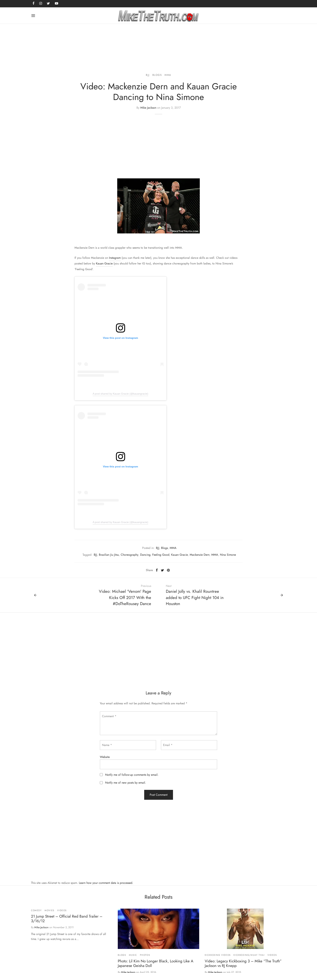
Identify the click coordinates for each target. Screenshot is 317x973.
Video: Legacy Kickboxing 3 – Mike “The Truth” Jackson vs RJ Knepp (243, 963)
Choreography (129, 555)
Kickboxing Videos (218, 955)
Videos (62, 910)
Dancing (145, 555)
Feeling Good (160, 555)
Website (105, 757)
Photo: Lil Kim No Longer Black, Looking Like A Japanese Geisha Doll (155, 963)
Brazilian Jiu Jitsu (109, 555)
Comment (109, 716)
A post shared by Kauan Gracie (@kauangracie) (120, 393)
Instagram (115, 258)
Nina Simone (228, 555)
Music (133, 955)
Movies (49, 910)
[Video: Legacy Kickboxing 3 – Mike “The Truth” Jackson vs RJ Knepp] (245, 929)
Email (167, 745)
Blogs (157, 75)
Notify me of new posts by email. (125, 782)
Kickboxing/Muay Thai (249, 955)
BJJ (148, 75)
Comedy (36, 910)
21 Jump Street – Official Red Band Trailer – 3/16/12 (66, 919)
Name (107, 745)
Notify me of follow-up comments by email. (131, 775)
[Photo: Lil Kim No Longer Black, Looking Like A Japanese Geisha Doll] (158, 929)
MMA (168, 75)
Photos (145, 955)
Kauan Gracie (104, 263)
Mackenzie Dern (199, 555)
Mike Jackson (148, 107)
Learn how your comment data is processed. (106, 883)
